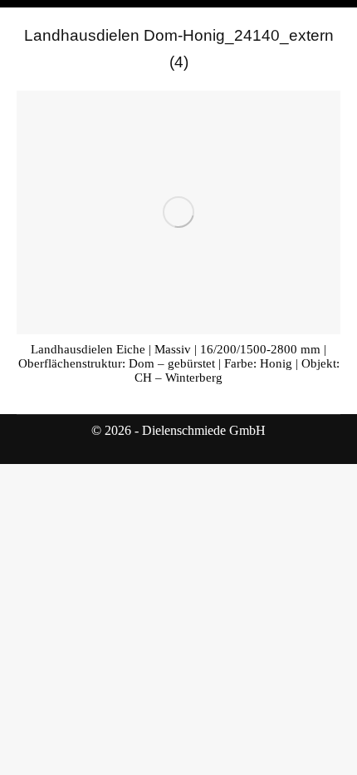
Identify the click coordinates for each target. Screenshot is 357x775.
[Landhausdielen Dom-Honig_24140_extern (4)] (178, 212)
